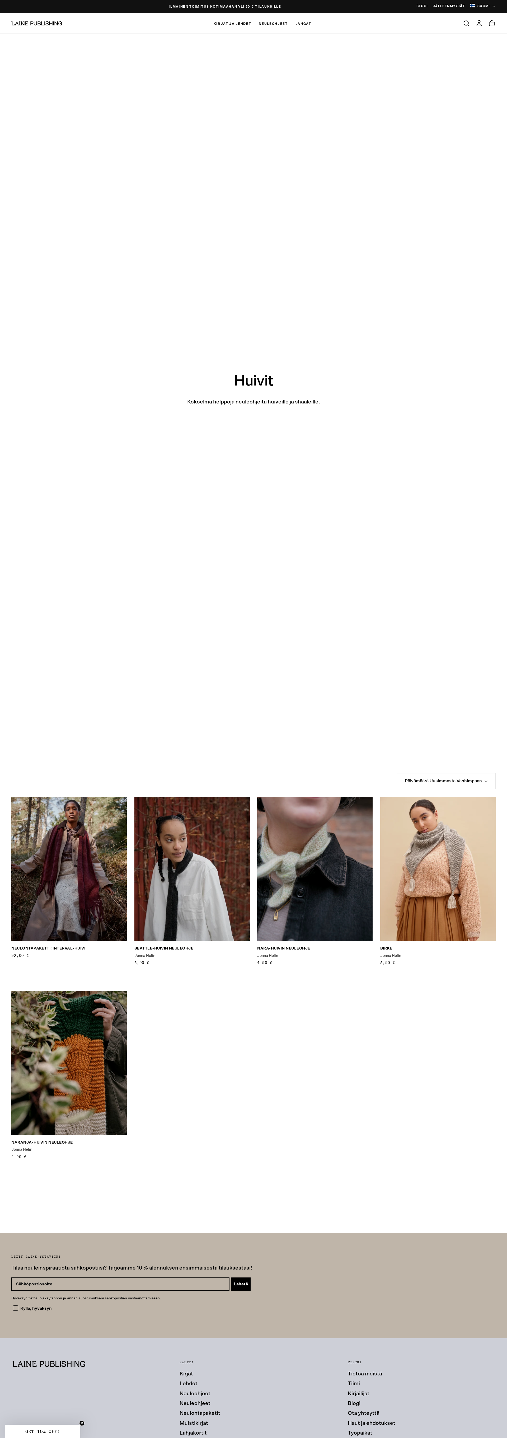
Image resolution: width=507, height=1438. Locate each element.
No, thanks (305, 788)
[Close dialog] (347, 646)
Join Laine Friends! (305, 757)
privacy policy (318, 769)
